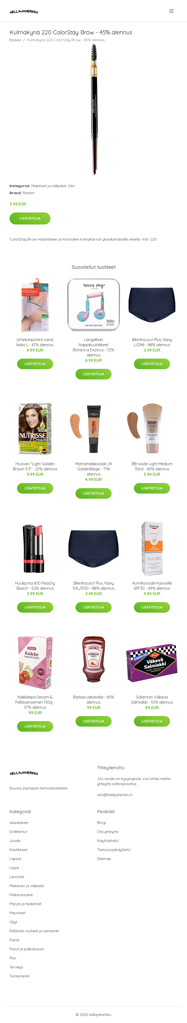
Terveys (16, 967)
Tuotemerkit (19, 976)
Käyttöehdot (108, 840)
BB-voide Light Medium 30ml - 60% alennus (152, 466)
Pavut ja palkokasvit (26, 949)
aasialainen (18, 822)
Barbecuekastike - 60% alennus (93, 700)
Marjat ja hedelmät (25, 903)
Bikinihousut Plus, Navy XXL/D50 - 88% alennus (93, 586)
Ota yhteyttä (107, 831)
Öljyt (13, 922)
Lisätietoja (29, 218)
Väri (71, 185)
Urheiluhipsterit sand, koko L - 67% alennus (35, 342)
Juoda (14, 840)
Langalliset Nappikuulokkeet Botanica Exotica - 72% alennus (93, 347)
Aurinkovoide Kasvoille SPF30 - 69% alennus (152, 586)
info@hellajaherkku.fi (114, 794)
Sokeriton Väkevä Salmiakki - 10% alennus (152, 700)
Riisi (12, 958)
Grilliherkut (18, 831)
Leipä (14, 867)
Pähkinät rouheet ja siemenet (34, 931)
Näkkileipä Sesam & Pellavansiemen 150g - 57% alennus (35, 702)
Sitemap (104, 858)
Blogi (101, 822)
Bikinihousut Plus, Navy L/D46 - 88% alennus (152, 342)
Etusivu (15, 40)
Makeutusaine (21, 894)
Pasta (14, 940)
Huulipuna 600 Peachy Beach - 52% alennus (35, 586)
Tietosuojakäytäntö (114, 849)
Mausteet (17, 913)
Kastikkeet (18, 849)
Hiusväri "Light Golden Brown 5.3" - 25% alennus (35, 466)
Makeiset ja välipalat (48, 185)
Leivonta (16, 876)
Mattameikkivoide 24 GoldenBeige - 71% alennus (93, 468)
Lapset (15, 858)
